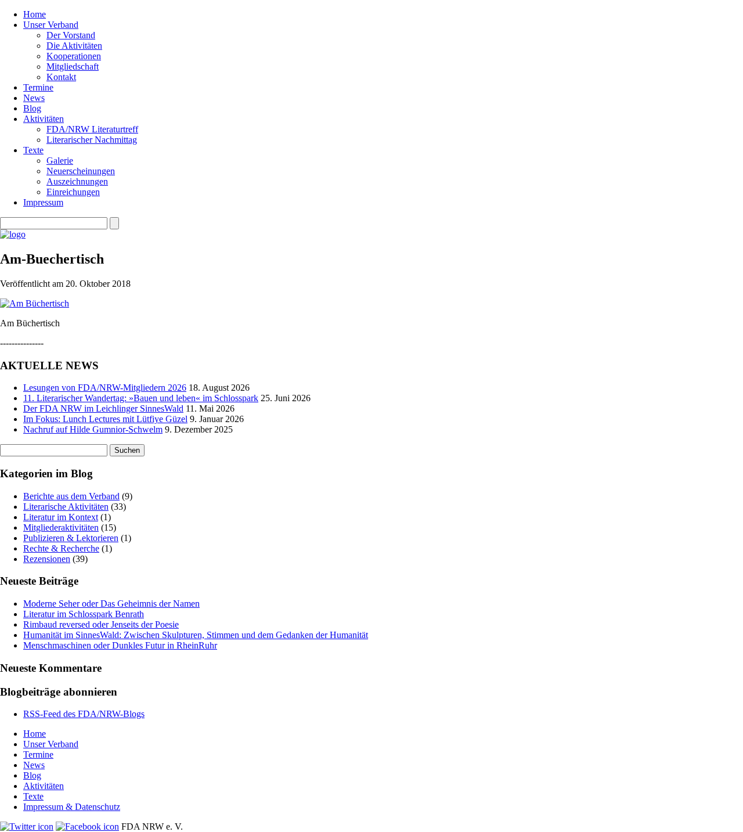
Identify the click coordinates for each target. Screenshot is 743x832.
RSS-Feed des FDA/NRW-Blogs (84, 714)
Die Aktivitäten (74, 46)
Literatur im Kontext (60, 517)
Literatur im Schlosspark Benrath (83, 614)
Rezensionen (46, 559)
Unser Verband (50, 25)
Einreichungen (73, 192)
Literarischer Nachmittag (91, 140)
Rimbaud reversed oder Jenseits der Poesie (101, 624)
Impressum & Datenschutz (71, 807)
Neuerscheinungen (80, 171)
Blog (32, 108)
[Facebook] (87, 826)
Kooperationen (73, 56)
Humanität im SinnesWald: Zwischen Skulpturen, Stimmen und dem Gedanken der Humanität (195, 635)
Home (34, 14)
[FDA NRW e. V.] (13, 234)
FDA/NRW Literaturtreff (92, 129)
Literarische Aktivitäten (66, 507)
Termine (38, 87)
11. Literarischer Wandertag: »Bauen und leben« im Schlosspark (140, 398)
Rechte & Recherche (61, 548)
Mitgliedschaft (72, 66)
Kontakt (61, 77)
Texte (33, 150)
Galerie (59, 160)
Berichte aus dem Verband (71, 496)
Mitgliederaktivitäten (61, 527)
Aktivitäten (43, 119)
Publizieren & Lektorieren (70, 538)
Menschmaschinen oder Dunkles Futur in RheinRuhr (120, 645)
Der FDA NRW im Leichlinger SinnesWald (103, 408)
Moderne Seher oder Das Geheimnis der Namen (111, 603)
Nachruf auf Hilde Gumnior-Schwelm (93, 429)
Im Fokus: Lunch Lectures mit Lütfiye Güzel (105, 419)
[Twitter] (26, 826)
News (34, 98)
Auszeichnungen (77, 181)
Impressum (43, 202)
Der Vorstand (70, 35)
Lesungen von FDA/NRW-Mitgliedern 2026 (104, 387)
